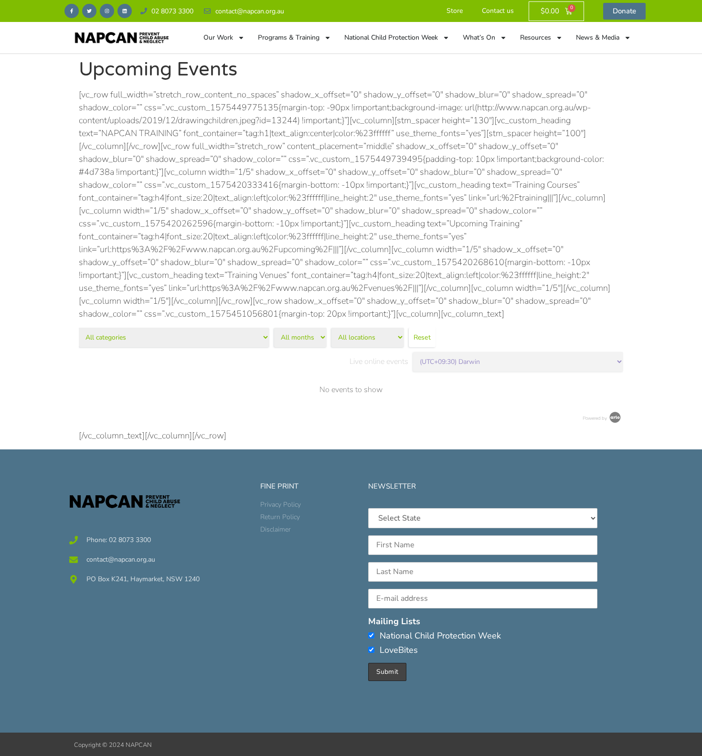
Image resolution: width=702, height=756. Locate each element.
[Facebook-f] (71, 11)
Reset (422, 337)
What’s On (479, 37)
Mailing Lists (394, 621)
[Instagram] (107, 11)
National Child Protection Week (391, 37)
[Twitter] (89, 11)
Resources (535, 37)
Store (455, 10)
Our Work (218, 37)
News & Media (597, 37)
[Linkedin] (124, 11)
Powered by (595, 418)
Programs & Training (288, 37)
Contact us (498, 10)
